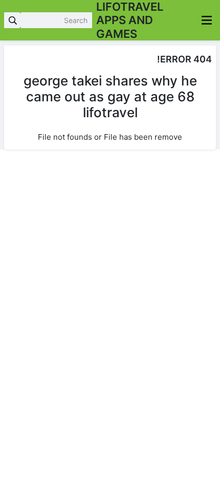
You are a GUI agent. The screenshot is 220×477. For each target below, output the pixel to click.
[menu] (207, 20)
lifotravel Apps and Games (129, 20)
